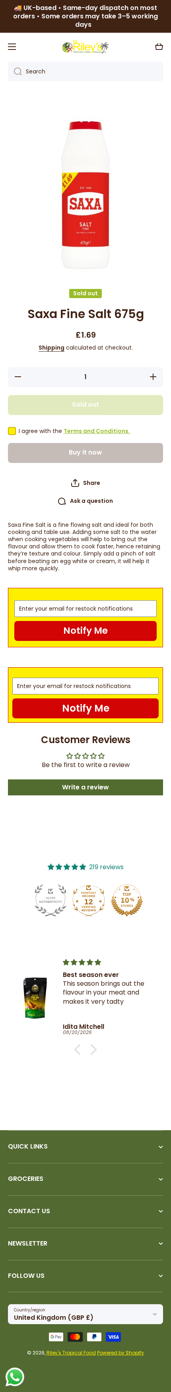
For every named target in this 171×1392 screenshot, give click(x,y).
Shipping (51, 347)
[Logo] (85, 47)
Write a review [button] (85, 787)
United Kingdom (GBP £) (53, 1317)
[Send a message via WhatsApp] (15, 1377)
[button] (159, 47)
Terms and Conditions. (97, 431)
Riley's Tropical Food (71, 1352)
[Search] (15, 71)
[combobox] (85, 71)
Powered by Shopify (120, 1352)
